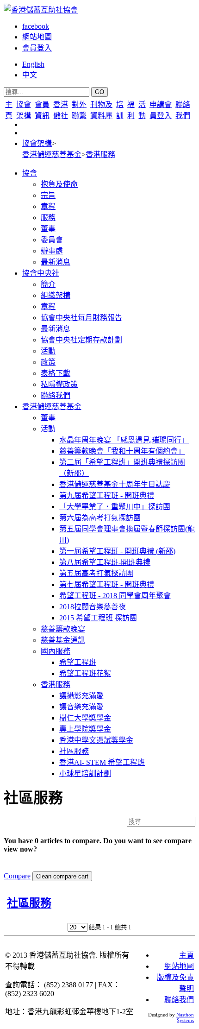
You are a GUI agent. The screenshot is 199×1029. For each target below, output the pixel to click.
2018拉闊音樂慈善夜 (92, 607)
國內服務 (55, 651)
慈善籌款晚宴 (63, 629)
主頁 (186, 955)
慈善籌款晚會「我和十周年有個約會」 (122, 451)
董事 (48, 229)
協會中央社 (40, 273)
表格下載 (55, 373)
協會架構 (37, 143)
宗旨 (48, 195)
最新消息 (55, 262)
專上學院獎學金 (85, 729)
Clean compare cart (62, 876)
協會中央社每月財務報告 (81, 318)
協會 (29, 173)
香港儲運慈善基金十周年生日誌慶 (114, 484)
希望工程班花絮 (85, 673)
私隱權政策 (59, 384)
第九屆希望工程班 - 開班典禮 (106, 495)
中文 (29, 75)
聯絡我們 (55, 395)
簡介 (48, 284)
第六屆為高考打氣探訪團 (100, 518)
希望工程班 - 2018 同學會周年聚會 (115, 596)
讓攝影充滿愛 (81, 696)
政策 (48, 362)
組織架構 (55, 295)
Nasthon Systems (185, 1017)
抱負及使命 (59, 184)
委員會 (52, 240)
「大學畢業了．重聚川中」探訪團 (114, 507)
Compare (17, 876)
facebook (35, 26)
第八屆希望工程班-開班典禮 (104, 562)
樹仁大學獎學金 (85, 718)
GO (99, 91)
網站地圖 (37, 37)
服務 (48, 217)
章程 (48, 206)
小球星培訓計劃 (85, 773)
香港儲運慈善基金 (51, 154)
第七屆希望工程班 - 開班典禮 (106, 584)
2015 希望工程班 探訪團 (98, 618)
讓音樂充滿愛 (81, 707)
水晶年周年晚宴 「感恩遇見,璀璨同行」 (124, 440)
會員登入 (37, 48)
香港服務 (100, 154)
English (33, 64)
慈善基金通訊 (63, 640)
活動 (48, 351)
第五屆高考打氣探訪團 (96, 573)
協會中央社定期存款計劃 (81, 340)
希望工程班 (77, 662)
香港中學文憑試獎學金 (96, 740)
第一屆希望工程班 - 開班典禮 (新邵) (117, 551)
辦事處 (52, 251)
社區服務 (74, 751)
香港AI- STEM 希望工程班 (102, 762)
